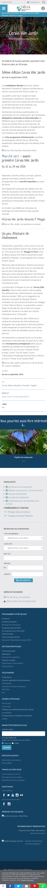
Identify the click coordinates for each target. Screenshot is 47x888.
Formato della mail (16, 739)
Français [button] (34, 2)
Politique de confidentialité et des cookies (18, 710)
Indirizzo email (7, 729)
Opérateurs (6, 654)
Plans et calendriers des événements (16, 680)
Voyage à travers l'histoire (20, 516)
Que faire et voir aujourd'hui (20, 487)
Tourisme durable (8, 651)
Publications (7, 677)
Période (7, 563)
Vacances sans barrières (11, 628)
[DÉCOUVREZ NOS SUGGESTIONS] (17, 597)
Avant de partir (7, 634)
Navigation (7, 2)
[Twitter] (18, 886)
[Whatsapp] (43, 886)
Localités (8, 544)
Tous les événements (17, 494)
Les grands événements (18, 497)
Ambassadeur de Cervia (11, 774)
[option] (23, 446)
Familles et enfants (9, 622)
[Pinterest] (35, 886)
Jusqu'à (7, 574)
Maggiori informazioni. (27, 880)
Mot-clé (7, 554)
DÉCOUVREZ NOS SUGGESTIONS (21, 601)
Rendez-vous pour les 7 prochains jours (25, 490)
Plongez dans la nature (19, 512)
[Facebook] (10, 886)
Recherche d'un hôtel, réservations (32, 830)
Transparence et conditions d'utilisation (17, 716)
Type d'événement (11, 534)
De (5, 567)
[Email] (26, 886)
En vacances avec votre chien (13, 631)
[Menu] (4, 8)
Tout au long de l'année (11, 637)
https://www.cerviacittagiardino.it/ (15, 397)
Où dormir (6, 619)
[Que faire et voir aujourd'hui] (7, 490)
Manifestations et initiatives (23, 38)
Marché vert (10, 157)
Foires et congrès (8, 660)
